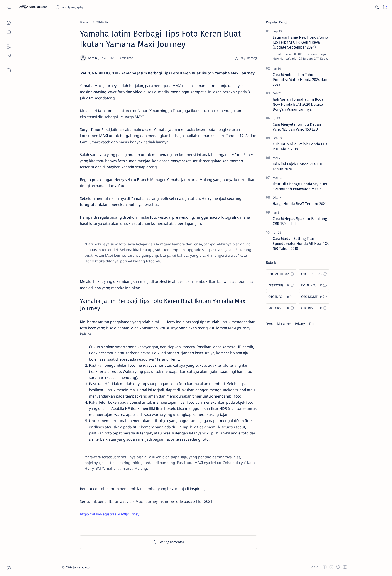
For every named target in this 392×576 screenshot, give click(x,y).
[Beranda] (8, 22)
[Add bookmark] (236, 58)
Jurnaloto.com (82, 567)
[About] (8, 46)
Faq (311, 324)
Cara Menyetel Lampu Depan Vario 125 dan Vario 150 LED (297, 127)
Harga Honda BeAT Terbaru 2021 (299, 203)
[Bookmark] (385, 7)
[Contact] (8, 55)
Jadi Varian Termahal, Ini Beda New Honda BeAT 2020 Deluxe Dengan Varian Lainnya (298, 104)
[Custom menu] (8, 70)
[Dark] (376, 7)
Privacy (300, 324)
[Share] (249, 58)
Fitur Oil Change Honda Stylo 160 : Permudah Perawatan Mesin (300, 186)
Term (269, 324)
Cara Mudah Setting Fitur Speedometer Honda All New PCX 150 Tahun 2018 (301, 243)
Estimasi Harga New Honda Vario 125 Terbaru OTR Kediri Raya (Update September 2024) (300, 42)
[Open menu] (8, 7)
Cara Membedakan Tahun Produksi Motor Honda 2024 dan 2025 (300, 79)
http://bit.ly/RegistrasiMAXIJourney (109, 514)
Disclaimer (284, 324)
